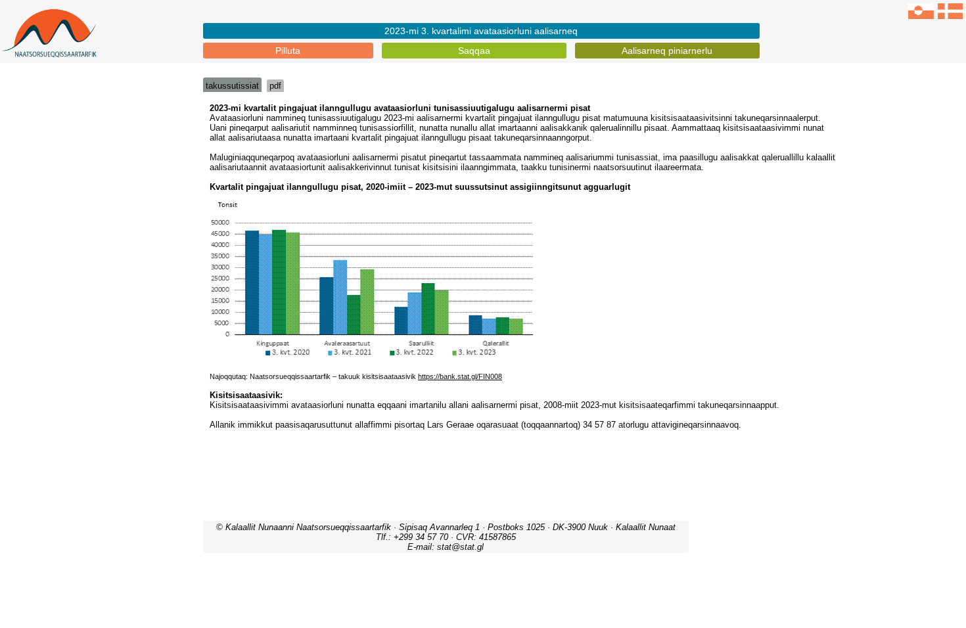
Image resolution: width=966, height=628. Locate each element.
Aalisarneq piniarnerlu (667, 50)
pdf (275, 86)
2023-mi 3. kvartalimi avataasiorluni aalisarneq (481, 31)
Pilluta (287, 50)
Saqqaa (474, 50)
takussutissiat (232, 86)
